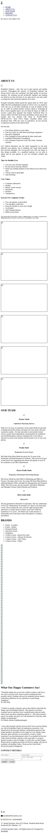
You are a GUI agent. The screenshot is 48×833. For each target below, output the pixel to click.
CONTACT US (11, 15)
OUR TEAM (10, 11)
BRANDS (9, 13)
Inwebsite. (4, 831)
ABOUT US (10, 9)
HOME (8, 7)
